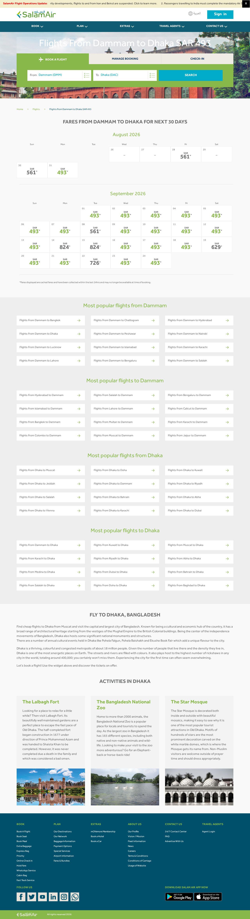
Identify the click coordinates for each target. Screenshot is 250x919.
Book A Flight (23, 832)
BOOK (35, 26)
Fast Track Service (25, 880)
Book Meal (22, 841)
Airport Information (64, 856)
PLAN (80, 26)
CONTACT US (214, 26)
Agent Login (208, 832)
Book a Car (96, 841)
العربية (197, 13)
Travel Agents (169, 26)
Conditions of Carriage (139, 861)
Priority (20, 856)
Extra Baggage (24, 846)
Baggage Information (64, 841)
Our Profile (133, 832)
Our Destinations (63, 832)
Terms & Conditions (138, 856)
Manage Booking (125, 59)
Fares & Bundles (62, 861)
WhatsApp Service (26, 871)
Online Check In (25, 861)
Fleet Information (137, 841)
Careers (132, 851)
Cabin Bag (22, 876)
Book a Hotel (97, 837)
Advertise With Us (174, 841)
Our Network (60, 837)
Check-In (197, 59)
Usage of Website (137, 866)
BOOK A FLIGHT (56, 59)
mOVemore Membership (103, 832)
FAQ (167, 837)
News (131, 846)
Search (191, 75)
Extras (125, 26)
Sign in (220, 15)
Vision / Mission (136, 837)
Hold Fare (21, 866)
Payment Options (63, 846)
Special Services (62, 851)
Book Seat (22, 837)
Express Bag (23, 851)
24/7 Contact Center (176, 832)
